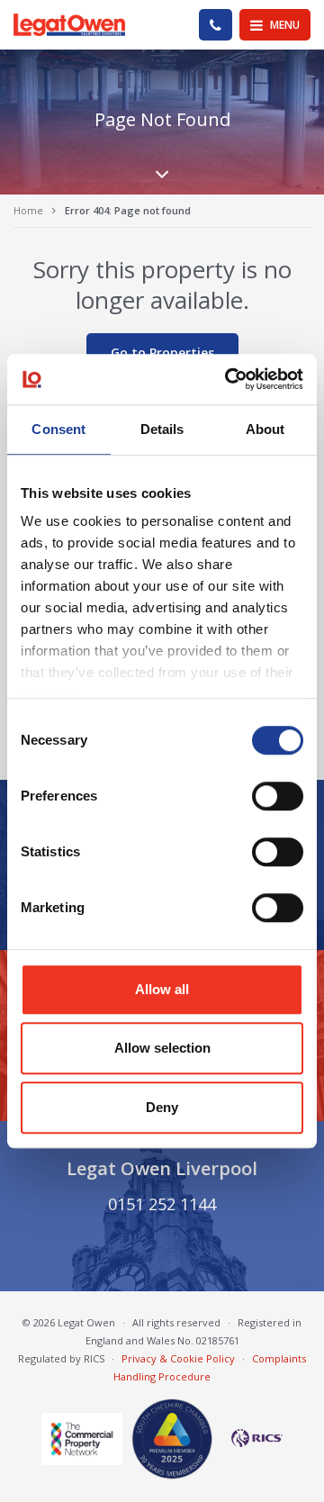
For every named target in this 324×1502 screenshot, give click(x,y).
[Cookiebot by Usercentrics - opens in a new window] (228, 379)
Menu (283, 24)
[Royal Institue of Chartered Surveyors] (252, 1438)
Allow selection (162, 1047)
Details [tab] (162, 429)
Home (28, 210)
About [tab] (265, 429)
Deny (162, 1107)
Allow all (162, 989)
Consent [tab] (59, 429)
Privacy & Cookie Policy (178, 1358)
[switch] (277, 796)
